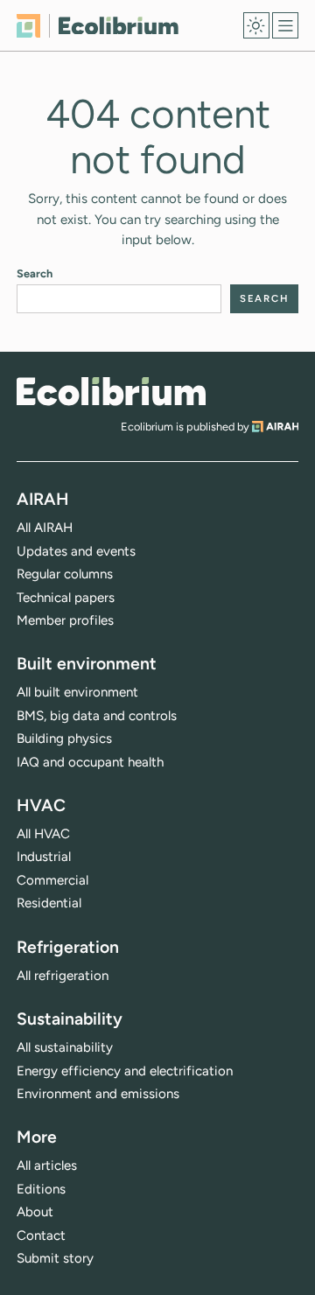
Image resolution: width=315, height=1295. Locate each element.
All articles (47, 1165)
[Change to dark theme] (256, 25)
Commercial (52, 880)
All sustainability (65, 1047)
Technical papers (66, 598)
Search (34, 273)
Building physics (64, 738)
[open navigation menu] (285, 25)
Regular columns (65, 574)
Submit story (55, 1258)
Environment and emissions (98, 1094)
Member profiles (65, 620)
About (35, 1212)
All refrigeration (62, 976)
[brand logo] (111, 391)
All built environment (77, 692)
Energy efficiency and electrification (125, 1071)
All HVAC (43, 834)
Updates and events (76, 551)
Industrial (44, 856)
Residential (49, 903)
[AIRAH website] (275, 426)
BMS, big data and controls (97, 716)
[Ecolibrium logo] (97, 26)
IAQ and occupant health (90, 762)
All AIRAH (45, 528)
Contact (41, 1235)
